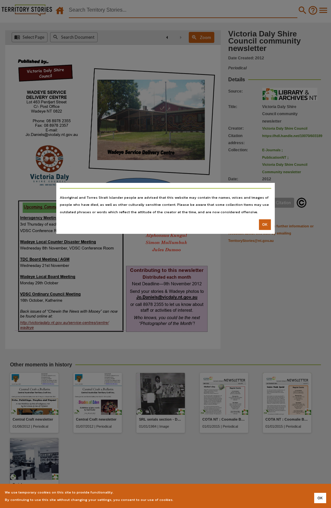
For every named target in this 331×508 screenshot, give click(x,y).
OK (265, 224)
